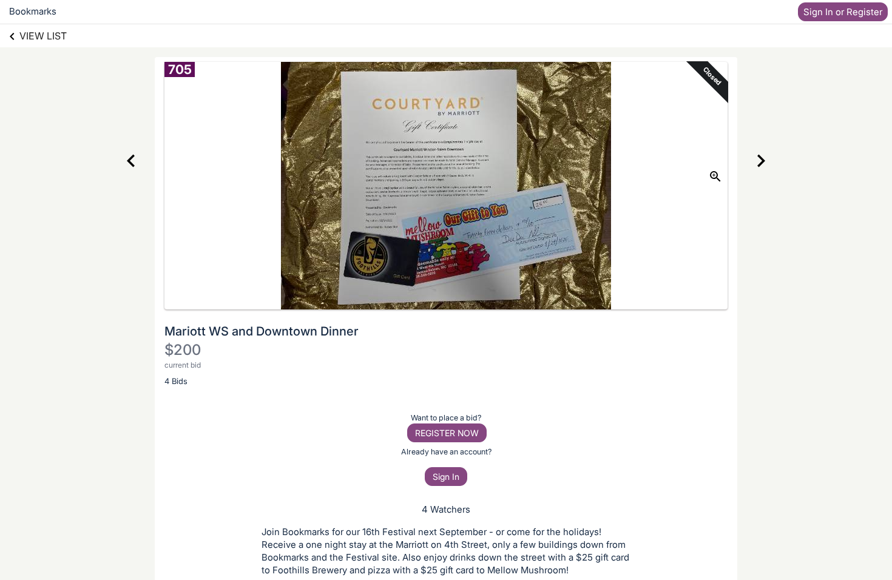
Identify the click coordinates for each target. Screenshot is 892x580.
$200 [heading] (182, 350)
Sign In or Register (842, 12)
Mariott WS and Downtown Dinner (261, 331)
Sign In (446, 476)
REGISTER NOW (447, 433)
